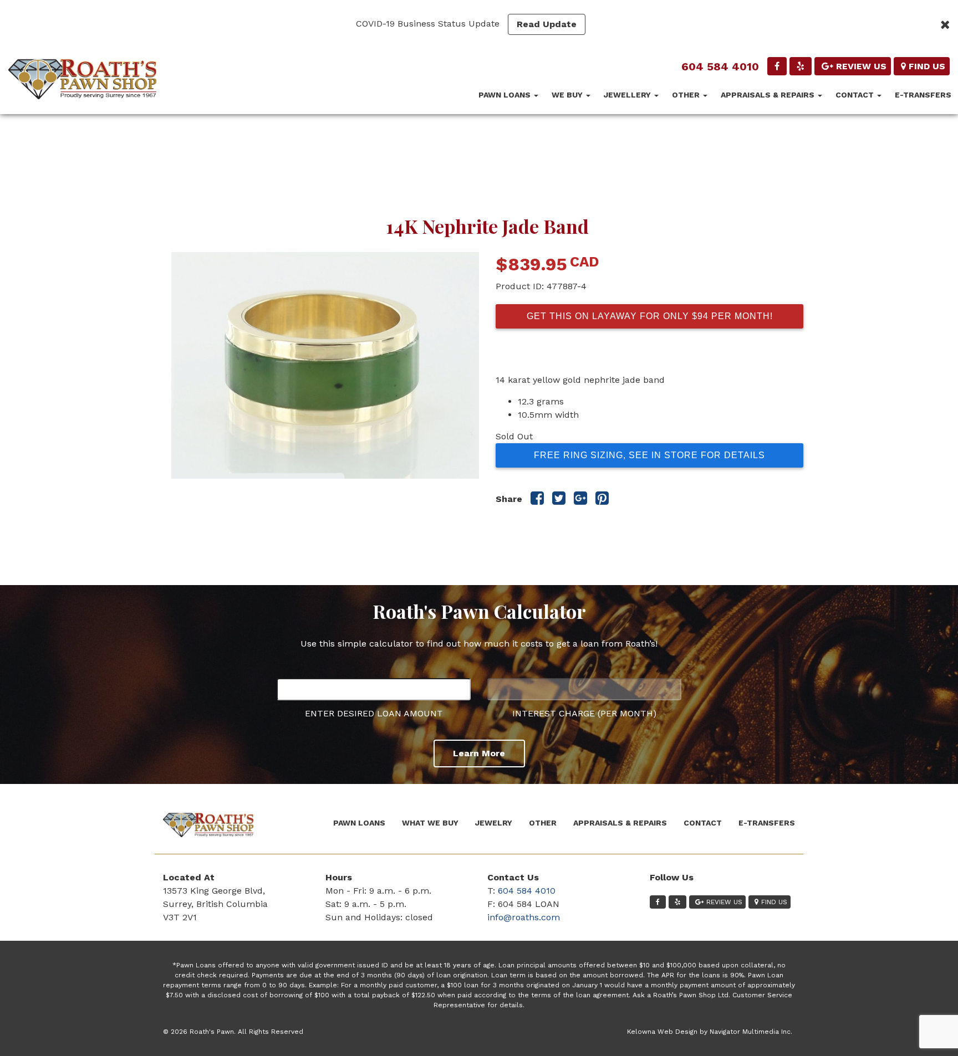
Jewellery (628, 94)
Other (687, 94)
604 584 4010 (720, 66)
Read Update (547, 24)
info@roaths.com (523, 917)
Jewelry (493, 822)
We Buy (568, 94)
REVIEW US (861, 66)
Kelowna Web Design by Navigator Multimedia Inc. (709, 1032)
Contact (855, 94)
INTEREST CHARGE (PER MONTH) (584, 713)
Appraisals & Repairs (769, 94)
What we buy (430, 822)
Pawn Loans (505, 94)
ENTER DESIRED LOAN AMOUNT (374, 713)
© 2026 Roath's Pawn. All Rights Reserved (233, 1032)
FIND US (927, 66)
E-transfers (923, 94)
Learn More (479, 753)
